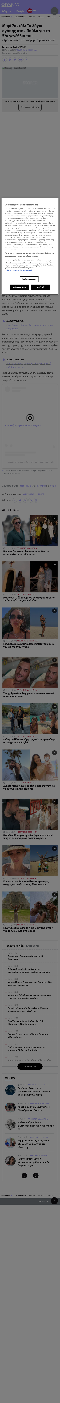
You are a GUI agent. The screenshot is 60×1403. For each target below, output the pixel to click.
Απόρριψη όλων (19, 287)
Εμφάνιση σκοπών (29, 279)
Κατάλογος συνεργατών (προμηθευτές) (19, 270)
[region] (30, 246)
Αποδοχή (40, 287)
